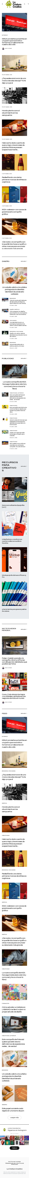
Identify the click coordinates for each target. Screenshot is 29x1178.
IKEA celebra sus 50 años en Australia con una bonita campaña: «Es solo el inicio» (17, 445)
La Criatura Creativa (14, 1169)
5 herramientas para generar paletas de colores (14, 610)
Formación (5, 1003)
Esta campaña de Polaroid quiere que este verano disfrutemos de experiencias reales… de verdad (18, 397)
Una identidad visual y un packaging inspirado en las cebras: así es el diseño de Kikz (18, 324)
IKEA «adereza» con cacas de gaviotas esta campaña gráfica (14, 211)
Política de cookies (14, 1161)
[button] (2, 4)
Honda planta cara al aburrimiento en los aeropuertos (11, 112)
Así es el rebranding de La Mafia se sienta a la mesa (17, 345)
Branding (13, 298)
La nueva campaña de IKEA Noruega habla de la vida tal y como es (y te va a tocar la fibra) (14, 385)
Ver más (23, 261)
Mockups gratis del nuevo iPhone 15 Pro (14, 576)
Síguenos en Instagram (17, 1130)
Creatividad (13, 393)
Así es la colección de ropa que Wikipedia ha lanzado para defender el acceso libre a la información (18, 422)
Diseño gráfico (15, 309)
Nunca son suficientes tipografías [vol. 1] (13, 506)
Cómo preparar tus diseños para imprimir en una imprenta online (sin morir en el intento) (18, 313)
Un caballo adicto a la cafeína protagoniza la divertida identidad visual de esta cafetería (14, 290)
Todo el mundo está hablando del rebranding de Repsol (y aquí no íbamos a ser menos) (18, 302)
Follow (14, 1148)
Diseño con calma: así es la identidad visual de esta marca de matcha (18, 335)
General (4, 1104)
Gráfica (4, 803)
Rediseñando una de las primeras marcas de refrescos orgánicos (14, 179)
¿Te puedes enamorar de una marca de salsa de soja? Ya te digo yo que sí (14, 80)
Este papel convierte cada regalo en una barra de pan (13, 1109)
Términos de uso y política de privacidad (14, 1164)
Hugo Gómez (8, 48)
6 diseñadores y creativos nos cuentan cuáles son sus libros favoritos (12, 541)
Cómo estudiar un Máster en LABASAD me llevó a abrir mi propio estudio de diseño (13, 1009)
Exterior (5, 35)
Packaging (13, 320)
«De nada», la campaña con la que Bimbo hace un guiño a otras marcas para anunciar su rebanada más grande (14, 245)
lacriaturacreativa (14, 1128)
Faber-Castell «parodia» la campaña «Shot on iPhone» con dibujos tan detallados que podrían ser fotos (14, 661)
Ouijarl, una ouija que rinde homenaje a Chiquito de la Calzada (17, 434)
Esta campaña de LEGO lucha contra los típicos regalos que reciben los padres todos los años (18, 410)
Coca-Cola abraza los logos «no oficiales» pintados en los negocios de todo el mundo (14, 696)
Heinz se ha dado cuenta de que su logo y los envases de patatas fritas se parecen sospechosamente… (13, 146)
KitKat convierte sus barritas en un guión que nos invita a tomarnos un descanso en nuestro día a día (14, 42)
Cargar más (14, 1118)
